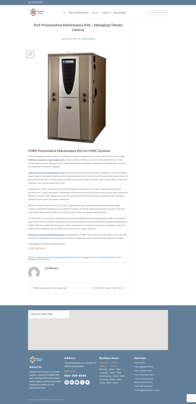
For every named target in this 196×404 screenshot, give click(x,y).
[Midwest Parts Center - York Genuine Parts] (43, 11)
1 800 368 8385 (119, 13)
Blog (94, 13)
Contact (106, 13)
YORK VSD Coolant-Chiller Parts (108, 288)
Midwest (91, 39)
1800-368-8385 (37, 2)
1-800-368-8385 (158, 12)
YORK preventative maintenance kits (46, 159)
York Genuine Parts (78, 13)
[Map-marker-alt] (87, 382)
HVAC (89, 234)
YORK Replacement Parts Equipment (50, 288)
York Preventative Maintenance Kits (64, 257)
